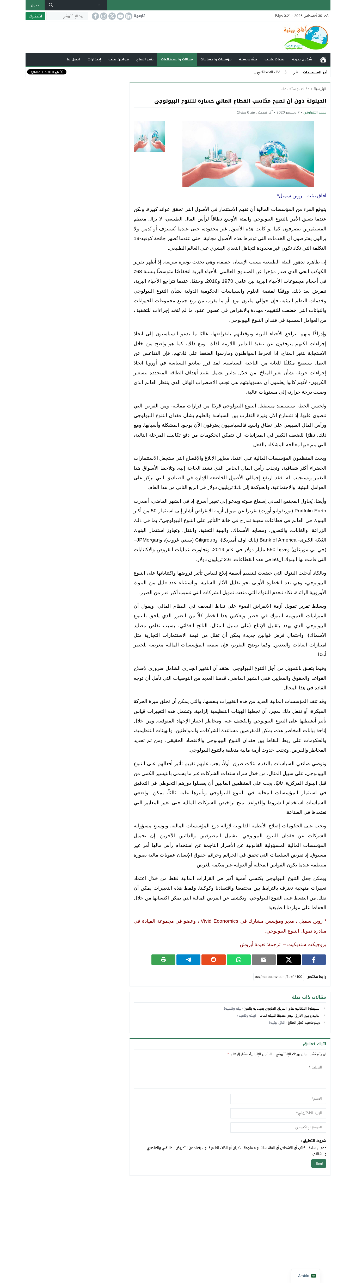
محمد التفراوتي (314, 112)
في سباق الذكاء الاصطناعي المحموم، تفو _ (266, 72)
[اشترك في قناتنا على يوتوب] (120, 16)
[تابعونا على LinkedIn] (128, 16)
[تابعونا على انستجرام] (103, 16)
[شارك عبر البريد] (263, 960)
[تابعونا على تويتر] (111, 16)
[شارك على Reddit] (213, 960)
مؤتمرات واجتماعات (215, 59)
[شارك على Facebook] (313, 960)
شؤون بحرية (302, 59)
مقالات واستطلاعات (177, 59)
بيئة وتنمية (248, 59)
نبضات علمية (275, 59)
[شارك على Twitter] (288, 960)
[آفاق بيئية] (178, 37)
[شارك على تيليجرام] (188, 960)
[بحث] (51, 5)
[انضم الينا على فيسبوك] (95, 16)
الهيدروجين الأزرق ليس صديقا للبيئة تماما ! (289, 1015)
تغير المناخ (145, 59)
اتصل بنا (73, 59)
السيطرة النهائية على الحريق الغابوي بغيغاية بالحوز (282, 1008)
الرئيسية (323, 59)
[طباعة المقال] (163, 960)
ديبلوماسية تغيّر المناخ (304, 1022)
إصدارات (94, 59)
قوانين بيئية (118, 59)
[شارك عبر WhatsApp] (238, 960)
